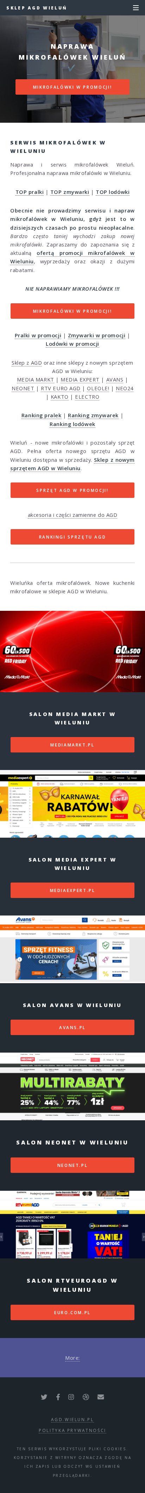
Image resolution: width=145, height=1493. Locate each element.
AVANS (115, 379)
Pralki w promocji (38, 335)
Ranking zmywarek (93, 415)
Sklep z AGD (27, 362)
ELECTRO (87, 396)
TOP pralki (29, 191)
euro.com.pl (72, 1312)
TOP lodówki (113, 191)
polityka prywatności (72, 1430)
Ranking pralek (41, 415)
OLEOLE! (98, 388)
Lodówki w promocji (72, 343)
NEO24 (124, 388)
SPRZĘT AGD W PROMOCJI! (72, 490)
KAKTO (60, 396)
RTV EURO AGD (61, 388)
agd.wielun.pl (72, 1419)
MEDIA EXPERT (80, 379)
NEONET (23, 388)
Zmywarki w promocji (96, 335)
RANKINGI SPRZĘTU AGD (72, 537)
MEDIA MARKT (35, 379)
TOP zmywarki (69, 191)
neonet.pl (72, 1165)
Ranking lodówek (72, 423)
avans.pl (72, 1027)
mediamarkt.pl (72, 745)
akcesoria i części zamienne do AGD (73, 514)
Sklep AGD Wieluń (36, 8)
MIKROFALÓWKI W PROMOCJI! (72, 87)
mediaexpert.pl (72, 890)
